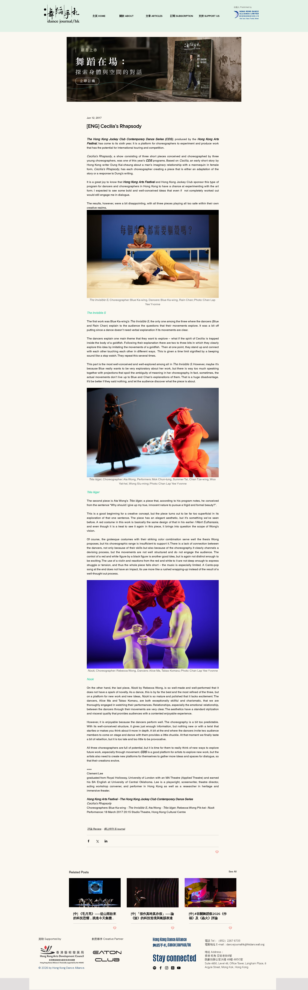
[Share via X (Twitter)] (97, 841)
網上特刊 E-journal (114, 828)
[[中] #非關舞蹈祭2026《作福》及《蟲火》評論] (211, 892)
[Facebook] (160, 968)
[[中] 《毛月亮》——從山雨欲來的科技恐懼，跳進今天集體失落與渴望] (95, 892)
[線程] (173, 968)
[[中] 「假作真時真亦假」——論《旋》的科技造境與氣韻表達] (153, 892)
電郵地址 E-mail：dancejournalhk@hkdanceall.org (235, 944)
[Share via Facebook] (88, 841)
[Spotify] (154, 968)
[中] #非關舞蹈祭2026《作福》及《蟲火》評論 (208, 916)
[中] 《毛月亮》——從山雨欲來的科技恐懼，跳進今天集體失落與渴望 (94, 916)
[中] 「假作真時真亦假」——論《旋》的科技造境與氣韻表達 (152, 916)
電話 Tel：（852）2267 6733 (222, 941)
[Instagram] (167, 968)
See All (233, 871)
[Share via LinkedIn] (106, 841)
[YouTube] (179, 968)
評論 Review (94, 828)
